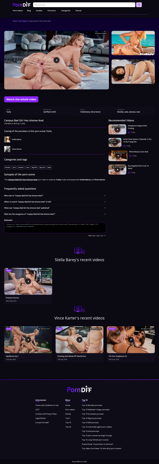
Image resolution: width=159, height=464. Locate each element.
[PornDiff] (22, 4)
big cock (42, 167)
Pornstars (52, 10)
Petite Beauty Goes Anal (138, 152)
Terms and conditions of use (47, 405)
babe (49, 167)
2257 (37, 409)
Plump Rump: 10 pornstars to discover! (97, 444)
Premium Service (12, 298)
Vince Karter (17, 149)
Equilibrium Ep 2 (12, 356)
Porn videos (18, 10)
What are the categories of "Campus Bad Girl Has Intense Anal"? (29, 214)
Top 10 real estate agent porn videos (97, 427)
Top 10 (68, 422)
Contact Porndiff (42, 422)
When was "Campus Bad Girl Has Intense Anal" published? (26, 208)
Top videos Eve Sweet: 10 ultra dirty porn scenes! (101, 448)
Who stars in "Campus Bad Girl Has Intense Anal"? (23, 196)
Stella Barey (16, 139)
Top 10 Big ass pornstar (91, 418)
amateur (21, 167)
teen (27, 167)
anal (14, 167)
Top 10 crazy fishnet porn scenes (95, 440)
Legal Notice (40, 418)
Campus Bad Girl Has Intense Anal (39, 21)
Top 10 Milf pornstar (90, 422)
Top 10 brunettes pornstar (93, 414)
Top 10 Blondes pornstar (92, 405)
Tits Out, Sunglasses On (118, 356)
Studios (39, 10)
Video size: (92, 236)
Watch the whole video (21, 99)
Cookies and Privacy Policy (46, 414)
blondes (7, 167)
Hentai (78, 10)
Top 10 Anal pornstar (90, 431)
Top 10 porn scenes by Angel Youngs (97, 435)
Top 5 (67, 418)
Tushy (8, 112)
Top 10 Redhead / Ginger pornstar (96, 409)
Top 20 (68, 427)
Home (15, 21)
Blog (29, 10)
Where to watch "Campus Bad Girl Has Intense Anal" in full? (27, 202)
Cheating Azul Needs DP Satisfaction (71, 356)
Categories (65, 10)
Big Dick (34, 167)
